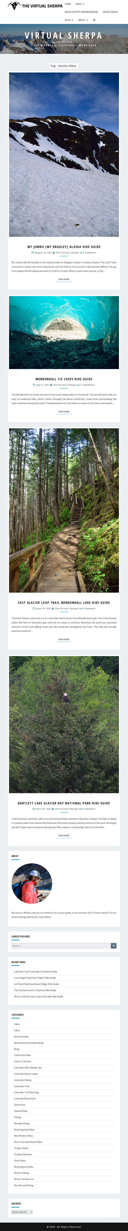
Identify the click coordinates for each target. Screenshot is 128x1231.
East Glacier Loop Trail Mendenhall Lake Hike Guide (64, 602)
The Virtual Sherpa (67, 252)
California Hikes (22, 1055)
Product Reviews (23, 1154)
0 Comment (89, 252)
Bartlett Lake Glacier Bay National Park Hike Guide (64, 803)
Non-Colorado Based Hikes (28, 1141)
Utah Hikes (20, 1160)
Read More (65, 279)
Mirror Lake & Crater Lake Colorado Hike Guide (38, 996)
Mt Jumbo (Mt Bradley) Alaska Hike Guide (64, 246)
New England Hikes (24, 1129)
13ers (17, 1024)
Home (68, 3)
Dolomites (19, 1104)
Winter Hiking (21, 1172)
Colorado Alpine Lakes (26, 1073)
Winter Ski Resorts (24, 1179)
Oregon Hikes (21, 1148)
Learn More (45, 916)
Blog (68, 20)
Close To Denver (22, 1061)
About (82, 20)
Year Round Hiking (23, 1185)
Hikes (79, 3)
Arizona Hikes (21, 1036)
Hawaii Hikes (21, 1110)
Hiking (17, 1117)
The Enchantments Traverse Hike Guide (35, 990)
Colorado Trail (21, 1086)
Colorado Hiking (22, 1079)
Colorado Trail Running (26, 1092)
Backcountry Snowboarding (81, 11)
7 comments (87, 384)
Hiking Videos (110, 11)
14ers (17, 1030)
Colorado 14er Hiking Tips (28, 1067)
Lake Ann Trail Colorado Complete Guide (35, 971)
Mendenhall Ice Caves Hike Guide (64, 379)
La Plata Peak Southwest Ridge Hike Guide (36, 983)
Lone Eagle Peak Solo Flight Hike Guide (35, 977)
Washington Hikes (24, 1166)
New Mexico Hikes (23, 1135)
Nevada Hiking (21, 1123)
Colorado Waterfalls (25, 1098)
